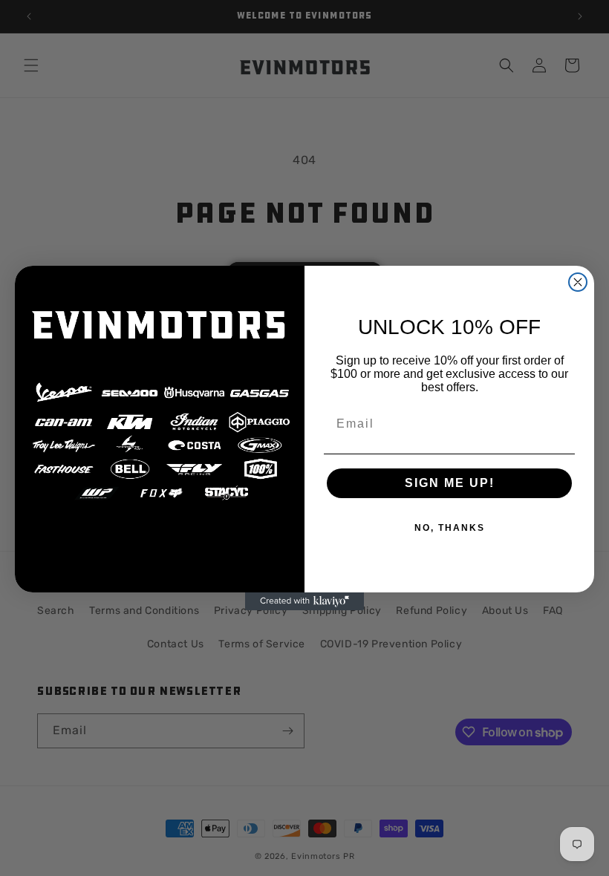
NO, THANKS (449, 528)
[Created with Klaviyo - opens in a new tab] (304, 601)
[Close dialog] (578, 282)
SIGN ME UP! (450, 483)
